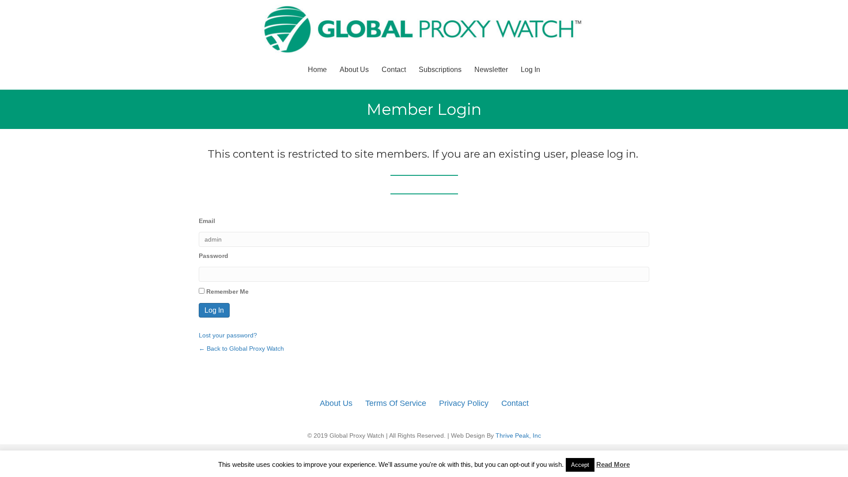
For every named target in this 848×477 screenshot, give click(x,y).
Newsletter (491, 69)
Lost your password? (228, 335)
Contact (394, 69)
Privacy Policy (463, 403)
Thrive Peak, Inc (518, 435)
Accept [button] (580, 465)
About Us (354, 69)
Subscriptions (440, 69)
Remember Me (226, 291)
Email (207, 220)
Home (317, 69)
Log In (530, 69)
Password (213, 255)
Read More (613, 464)
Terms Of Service (395, 403)
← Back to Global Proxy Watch (241, 348)
